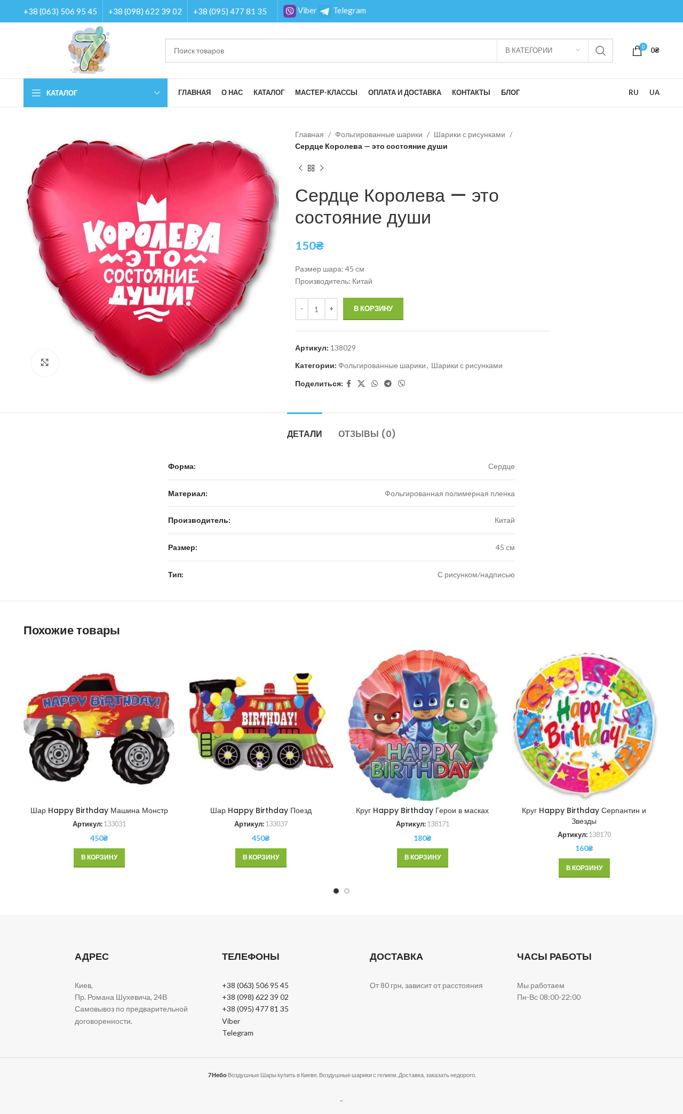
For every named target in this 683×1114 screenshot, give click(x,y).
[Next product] (321, 168)
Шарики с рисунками (469, 134)
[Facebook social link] (348, 384)
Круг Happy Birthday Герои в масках (422, 810)
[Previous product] (300, 168)
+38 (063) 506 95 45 (60, 11)
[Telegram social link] (388, 384)
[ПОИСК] (601, 50)
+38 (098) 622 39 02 (145, 11)
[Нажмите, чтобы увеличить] (44, 362)
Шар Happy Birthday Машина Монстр (99, 810)
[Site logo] (88, 49)
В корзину (373, 308)
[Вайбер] (402, 384)
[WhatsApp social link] (374, 384)
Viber (306, 10)
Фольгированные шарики (379, 134)
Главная (309, 134)
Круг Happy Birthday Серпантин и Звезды (584, 815)
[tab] (304, 428)
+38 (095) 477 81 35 (230, 11)
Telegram (348, 10)
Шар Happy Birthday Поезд (261, 810)
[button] (99, 858)
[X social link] (361, 384)
